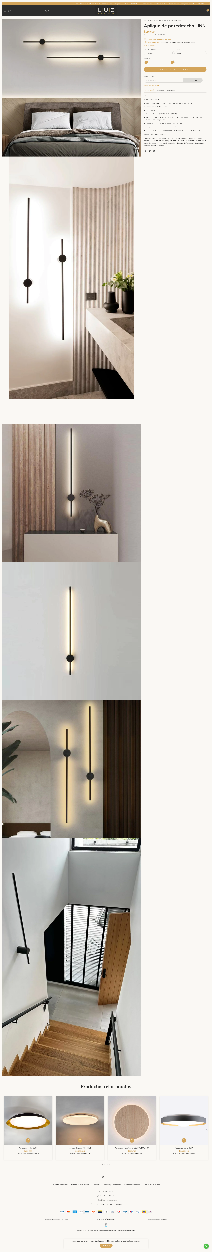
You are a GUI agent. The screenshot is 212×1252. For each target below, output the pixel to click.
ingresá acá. (112, 1230)
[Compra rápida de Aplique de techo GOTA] (184, 1140)
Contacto (96, 1185)
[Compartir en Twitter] (150, 151)
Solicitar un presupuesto (80, 1185)
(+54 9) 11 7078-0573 (107, 1196)
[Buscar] (46, 11)
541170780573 (107, 1191)
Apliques (158, 20)
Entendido (106, 1245)
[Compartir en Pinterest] (154, 151)
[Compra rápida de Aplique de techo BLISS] (28, 1140)
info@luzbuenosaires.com (107, 1200)
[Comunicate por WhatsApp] (206, 1246)
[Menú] (5, 11)
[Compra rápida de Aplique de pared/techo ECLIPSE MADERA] (132, 1140)
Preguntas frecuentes (60, 1185)
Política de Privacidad (132, 1185)
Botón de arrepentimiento (126, 1230)
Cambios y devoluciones (167, 90)
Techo (151, 20)
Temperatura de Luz (150, 49)
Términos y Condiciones (112, 1185)
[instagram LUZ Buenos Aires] (103, 1177)
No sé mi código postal (151, 85)
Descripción (150, 90)
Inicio (145, 20)
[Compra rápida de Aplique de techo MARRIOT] (80, 1140)
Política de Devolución (152, 1185)
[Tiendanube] (106, 1220)
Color (178, 49)
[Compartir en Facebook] (146, 151)
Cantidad (147, 58)
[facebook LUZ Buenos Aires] (109, 1177)
